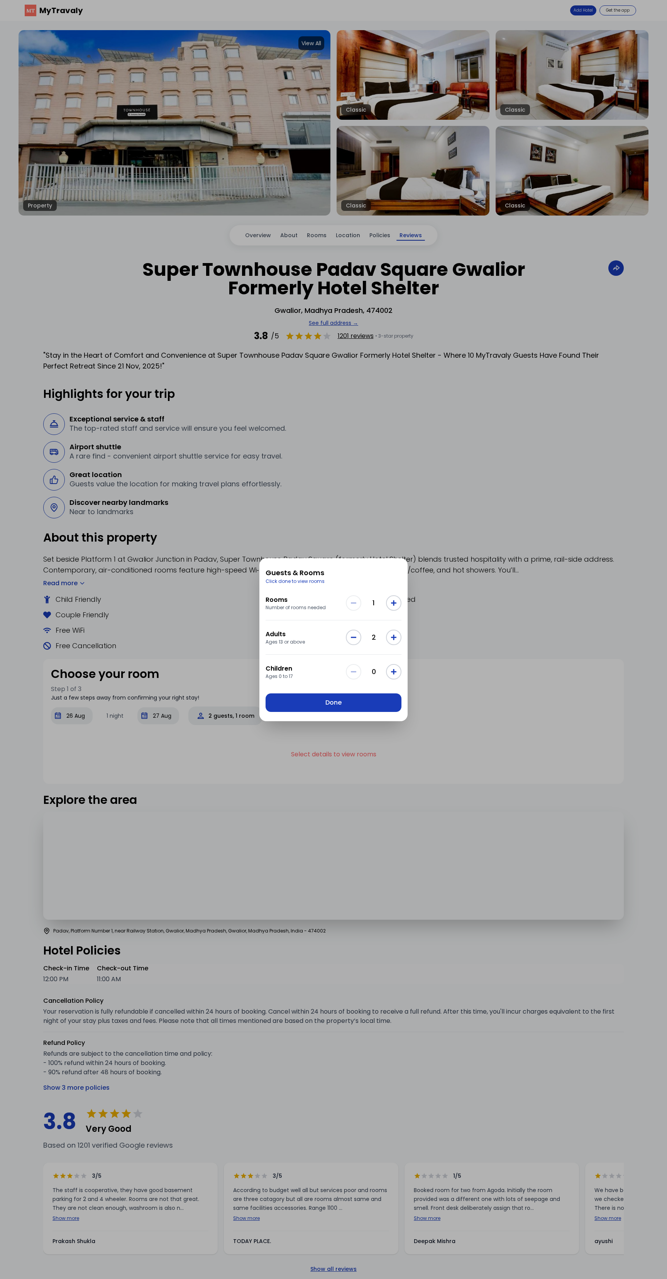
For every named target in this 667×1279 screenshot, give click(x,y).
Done (333, 702)
